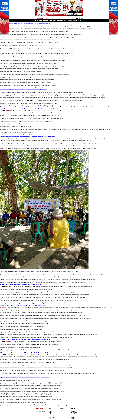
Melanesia (55, 20)
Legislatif (65, 20)
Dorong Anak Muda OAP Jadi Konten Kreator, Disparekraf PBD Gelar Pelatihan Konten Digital (23, 305)
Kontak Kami (73, 413)
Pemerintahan (60, 20)
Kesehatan (70, 20)
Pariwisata (80, 20)
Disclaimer (73, 417)
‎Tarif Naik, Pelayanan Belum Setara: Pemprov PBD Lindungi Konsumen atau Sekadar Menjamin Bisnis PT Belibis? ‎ (27, 108)
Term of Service (74, 412)
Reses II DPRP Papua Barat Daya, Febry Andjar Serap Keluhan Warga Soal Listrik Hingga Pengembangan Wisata (27, 136)
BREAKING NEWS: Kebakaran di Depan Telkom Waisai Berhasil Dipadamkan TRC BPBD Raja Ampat (25, 339)
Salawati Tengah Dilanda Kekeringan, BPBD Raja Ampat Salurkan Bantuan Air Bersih (20, 284)
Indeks (50, 418)
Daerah (50, 20)
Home (36, 20)
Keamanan (75, 20)
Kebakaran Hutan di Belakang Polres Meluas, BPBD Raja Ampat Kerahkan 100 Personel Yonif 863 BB (24, 352)
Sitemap (72, 416)
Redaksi (72, 418)
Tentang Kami (74, 410)
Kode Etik (73, 411)
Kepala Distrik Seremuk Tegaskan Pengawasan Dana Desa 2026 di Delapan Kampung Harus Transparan (25, 377)
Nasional (40, 20)
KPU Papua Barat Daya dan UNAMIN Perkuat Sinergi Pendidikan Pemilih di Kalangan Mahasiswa (23, 89)
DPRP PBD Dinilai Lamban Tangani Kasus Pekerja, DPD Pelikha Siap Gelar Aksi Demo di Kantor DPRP (25, 23)
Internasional (45, 20)
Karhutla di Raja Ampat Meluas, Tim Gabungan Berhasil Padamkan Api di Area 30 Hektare (22, 56)
